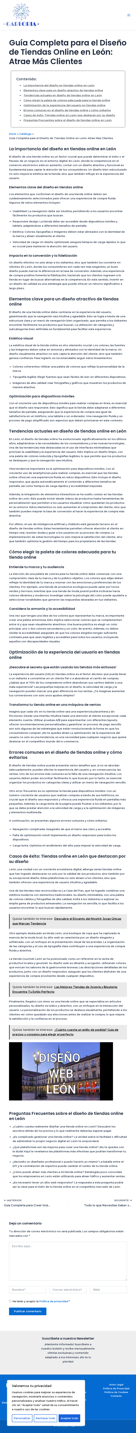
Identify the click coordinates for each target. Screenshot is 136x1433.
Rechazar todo (45, 1418)
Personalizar (22, 1418)
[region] (46, 1403)
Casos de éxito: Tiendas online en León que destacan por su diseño (69, 115)
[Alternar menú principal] (128, 15)
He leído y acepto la (41, 1301)
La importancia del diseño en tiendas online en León (59, 85)
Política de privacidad (54, 1301)
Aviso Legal (116, 1384)
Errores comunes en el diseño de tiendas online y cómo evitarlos (67, 110)
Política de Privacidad (116, 1388)
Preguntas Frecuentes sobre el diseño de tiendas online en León (68, 120)
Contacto (116, 1396)
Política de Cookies (116, 1392)
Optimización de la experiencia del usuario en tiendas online (65, 105)
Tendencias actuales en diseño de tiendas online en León (63, 95)
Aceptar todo (69, 1418)
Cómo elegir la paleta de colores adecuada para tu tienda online (67, 100)
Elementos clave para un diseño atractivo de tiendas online (63, 90)
